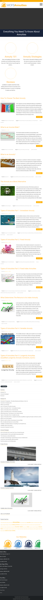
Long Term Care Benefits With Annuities (9, 439)
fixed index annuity (7, 292)
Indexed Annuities (12, 321)
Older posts (4, 386)
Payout (9, 381)
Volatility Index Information (6, 425)
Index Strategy (37, 321)
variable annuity (30, 350)
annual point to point (22, 321)
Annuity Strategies (8, 205)
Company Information (6, 524)
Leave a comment (34, 149)
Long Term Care (29, 380)
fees (18, 350)
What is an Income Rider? (10, 127)
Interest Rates (27, 205)
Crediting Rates (22, 524)
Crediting (10, 524)
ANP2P (27, 321)
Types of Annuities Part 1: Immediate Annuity (17, 211)
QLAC (11, 381)
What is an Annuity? (8, 154)
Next (41, 544)
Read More (39, 173)
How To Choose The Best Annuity (13, 98)
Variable (32, 176)
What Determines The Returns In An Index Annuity (19, 298)
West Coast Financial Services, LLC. (24, 598)
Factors (28, 524)
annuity (38, 380)
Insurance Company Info (6, 402)
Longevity (5, 381)
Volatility (13, 530)
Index (28, 526)
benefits (40, 380)
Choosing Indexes (28, 120)
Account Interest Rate (9, 522)
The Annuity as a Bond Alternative (13, 182)
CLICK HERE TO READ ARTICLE (34, 464)
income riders (22, 149)
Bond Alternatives (21, 205)
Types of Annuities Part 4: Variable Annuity (16, 328)
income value (27, 149)
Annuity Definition (16, 176)
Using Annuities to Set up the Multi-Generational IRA (12, 434)
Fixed (30, 176)
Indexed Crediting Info (23, 380)
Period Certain (3, 234)
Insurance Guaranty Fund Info (7, 427)
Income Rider (11, 149)
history (19, 149)
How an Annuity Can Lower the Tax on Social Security (12, 432)
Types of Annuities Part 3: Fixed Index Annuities (18, 269)
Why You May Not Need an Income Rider (9, 422)
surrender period (12, 292)
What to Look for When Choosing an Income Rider (12, 420)
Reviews (2, 395)
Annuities (16, 205)
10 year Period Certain (4, 522)
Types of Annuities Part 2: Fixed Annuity (15, 240)
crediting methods (32, 321)
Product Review (11, 120)
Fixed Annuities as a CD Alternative (8, 441)
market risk (26, 350)
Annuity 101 (7, 120)
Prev (1, 544)
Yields (30, 205)
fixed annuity (32, 524)
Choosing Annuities (21, 120)
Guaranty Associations (37, 524)
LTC (31, 120)
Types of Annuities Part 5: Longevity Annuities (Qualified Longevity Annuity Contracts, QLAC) (21, 416)
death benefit (15, 350)
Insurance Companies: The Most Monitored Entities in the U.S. (14, 401)
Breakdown (23, 176)
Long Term (2, 381)
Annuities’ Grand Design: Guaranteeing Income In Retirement (14, 437)
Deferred (27, 176)
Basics (20, 176)
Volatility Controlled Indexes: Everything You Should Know (13, 423)
